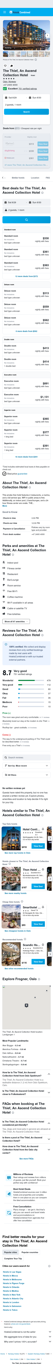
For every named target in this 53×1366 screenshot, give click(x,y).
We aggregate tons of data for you (20, 1336)
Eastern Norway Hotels (36, 1354)
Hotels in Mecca (10, 1275)
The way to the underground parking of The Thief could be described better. (26, 740)
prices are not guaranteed (20, 1324)
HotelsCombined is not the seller (19, 1331)
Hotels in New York (11, 1294)
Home (2, 1354)
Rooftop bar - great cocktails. (19, 727)
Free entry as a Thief (16, 745)
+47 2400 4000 (10, 84)
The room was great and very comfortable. (25, 717)
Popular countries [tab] (30, 1252)
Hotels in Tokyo (10, 1310)
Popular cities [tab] (10, 1252)
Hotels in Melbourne (12, 1279)
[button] (5, 12)
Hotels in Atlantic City (13, 1298)
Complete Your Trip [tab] (13, 1258)
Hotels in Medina (11, 1290)
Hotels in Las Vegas (12, 1271)
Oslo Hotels (14, 1359)
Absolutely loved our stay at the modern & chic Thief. (26, 722)
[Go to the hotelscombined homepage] (19, 12)
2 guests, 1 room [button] (13, 104)
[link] (17, 852)
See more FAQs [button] (26, 1158)
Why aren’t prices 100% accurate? (20, 1341)
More (4, 505)
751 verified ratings (27, 88)
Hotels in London (11, 1302)
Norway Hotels (13, 1354)
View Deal (38, 846)
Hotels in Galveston (12, 1306)
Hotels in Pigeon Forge (13, 1283)
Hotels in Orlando (11, 1287)
